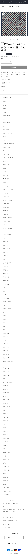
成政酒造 (5, 477)
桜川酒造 (5, 214)
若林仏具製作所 (7, 308)
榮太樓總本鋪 (6, 115)
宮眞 (4, 322)
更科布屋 (5, 351)
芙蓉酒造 (5, 385)
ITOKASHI (5, 224)
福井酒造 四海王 (7, 221)
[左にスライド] (10, 39)
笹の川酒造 (6, 487)
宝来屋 (5, 484)
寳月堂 (5, 428)
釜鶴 (4, 410)
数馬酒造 (5, 270)
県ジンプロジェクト (8, 228)
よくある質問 (6, 527)
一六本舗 (5, 186)
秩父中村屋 (6, 358)
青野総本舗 (6, 459)
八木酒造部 (6, 431)
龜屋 (4, 378)
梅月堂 (5, 424)
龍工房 (5, 463)
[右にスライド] (17, 39)
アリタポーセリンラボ (8, 382)
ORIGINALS (6, 494)
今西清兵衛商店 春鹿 (8, 217)
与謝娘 (5, 319)
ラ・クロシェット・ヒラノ (10, 200)
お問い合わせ (6, 524)
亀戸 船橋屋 (6, 129)
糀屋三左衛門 (6, 406)
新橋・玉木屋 (6, 249)
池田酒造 (5, 337)
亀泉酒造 (5, 435)
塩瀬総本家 (6, 445)
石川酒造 (5, 210)
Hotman (5, 340)
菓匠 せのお (6, 151)
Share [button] (4, 91)
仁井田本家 (6, 466)
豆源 (4, 259)
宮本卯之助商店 (7, 301)
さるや (5, 140)
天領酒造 (5, 161)
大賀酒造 (5, 344)
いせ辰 (5, 105)
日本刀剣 (5, 417)
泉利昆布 (5, 403)
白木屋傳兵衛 (6, 277)
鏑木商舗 (5, 442)
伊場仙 (5, 108)
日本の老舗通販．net (15, 553)
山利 (4, 287)
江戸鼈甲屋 (6, 196)
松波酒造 (5, 256)
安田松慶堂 (6, 280)
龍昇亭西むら (6, 399)
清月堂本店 (6, 375)
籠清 (4, 326)
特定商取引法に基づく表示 (10, 520)
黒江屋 (5, 136)
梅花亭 (5, 172)
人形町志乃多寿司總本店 (9, 143)
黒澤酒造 (5, 389)
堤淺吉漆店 (6, 438)
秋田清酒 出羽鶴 (7, 235)
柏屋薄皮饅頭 (6, 452)
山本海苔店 (6, 266)
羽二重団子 (6, 179)
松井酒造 (5, 252)
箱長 (4, 449)
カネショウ (6, 126)
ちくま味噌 (6, 284)
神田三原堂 (6, 347)
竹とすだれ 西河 (7, 133)
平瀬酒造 (5, 273)
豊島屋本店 (6, 165)
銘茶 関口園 (6, 354)
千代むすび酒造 (7, 491)
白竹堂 (5, 291)
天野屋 (5, 101)
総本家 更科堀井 (7, 263)
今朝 (4, 329)
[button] (3, 6)
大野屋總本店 (6, 122)
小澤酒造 (5, 193)
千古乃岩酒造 (6, 154)
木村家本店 (6, 470)
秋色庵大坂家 (6, 147)
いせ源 (5, 456)
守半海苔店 (6, 368)
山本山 (5, 294)
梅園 (4, 238)
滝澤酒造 (5, 245)
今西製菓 (5, 182)
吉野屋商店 (6, 333)
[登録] (21, 537)
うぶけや (5, 112)
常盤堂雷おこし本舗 (8, 189)
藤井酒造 (5, 413)
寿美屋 (5, 473)
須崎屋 (5, 315)
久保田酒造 (6, 203)
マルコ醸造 (6, 298)
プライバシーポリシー (8, 517)
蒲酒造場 (5, 480)
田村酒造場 (6, 207)
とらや (5, 168)
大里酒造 (5, 396)
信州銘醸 (5, 421)
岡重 (4, 119)
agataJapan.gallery (8, 361)
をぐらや (5, 312)
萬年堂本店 (6, 371)
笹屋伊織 (5, 242)
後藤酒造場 (6, 392)
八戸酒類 (5, 175)
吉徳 (4, 305)
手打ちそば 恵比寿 (8, 158)
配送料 (5, 56)
